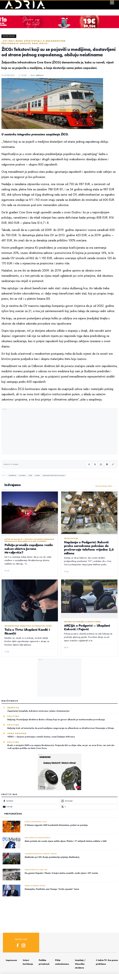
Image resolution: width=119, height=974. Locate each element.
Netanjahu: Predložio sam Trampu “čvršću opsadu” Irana (52, 889)
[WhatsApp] (100, 464)
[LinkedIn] (106, 464)
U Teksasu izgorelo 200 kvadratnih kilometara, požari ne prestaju (56, 825)
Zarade (37, 475)
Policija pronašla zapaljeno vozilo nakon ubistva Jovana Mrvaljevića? (28, 549)
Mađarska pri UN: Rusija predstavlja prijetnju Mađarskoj (52, 857)
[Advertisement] (59, 431)
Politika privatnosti (44, 962)
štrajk (30, 475)
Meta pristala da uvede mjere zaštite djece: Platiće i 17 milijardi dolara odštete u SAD (66, 841)
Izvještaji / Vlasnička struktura (80, 964)
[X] (95, 464)
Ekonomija (9, 36)
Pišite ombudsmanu (62, 962)
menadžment (12, 475)
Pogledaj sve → (105, 486)
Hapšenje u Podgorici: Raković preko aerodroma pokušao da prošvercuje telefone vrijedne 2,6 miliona (89, 547)
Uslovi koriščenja (28, 962)
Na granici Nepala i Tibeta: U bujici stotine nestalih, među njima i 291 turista (61, 873)
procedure (22, 475)
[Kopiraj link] (112, 464)
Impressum (11, 960)
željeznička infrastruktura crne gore (54, 475)
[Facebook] (89, 464)
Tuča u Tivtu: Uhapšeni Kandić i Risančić (27, 631)
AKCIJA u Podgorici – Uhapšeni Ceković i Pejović (87, 627)
